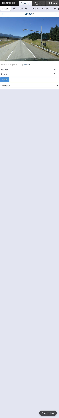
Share (4, 80)
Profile (35, 8)
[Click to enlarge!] (29, 39)
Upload (52, 3)
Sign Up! (39, 3)
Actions (4, 69)
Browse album (48, 413)
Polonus (25, 3)
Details (4, 74)
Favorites (46, 8)
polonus (26, 64)
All (14, 8)
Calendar (23, 8)
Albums (5, 8)
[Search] (55, 8)
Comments (5, 86)
